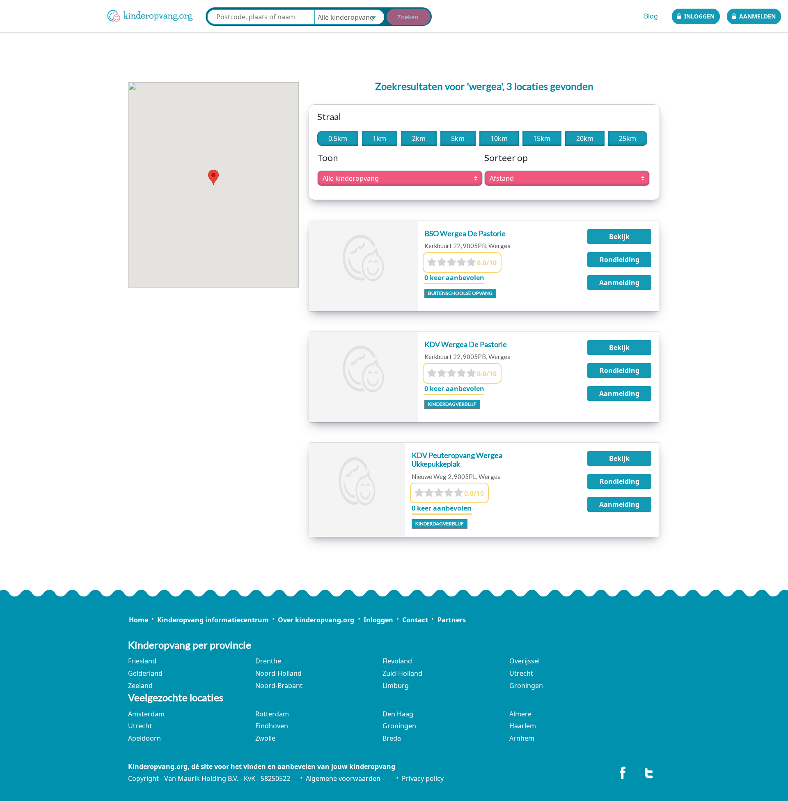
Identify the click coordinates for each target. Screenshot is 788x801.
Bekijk (619, 236)
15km (541, 138)
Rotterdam (272, 713)
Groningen (526, 685)
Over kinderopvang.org (316, 619)
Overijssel (524, 660)
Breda (392, 738)
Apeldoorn (144, 738)
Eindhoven (271, 725)
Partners (451, 619)
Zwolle (265, 738)
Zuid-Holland (402, 673)
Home (138, 619)
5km (458, 138)
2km (419, 138)
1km (379, 138)
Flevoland (397, 660)
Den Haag (398, 713)
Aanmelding (619, 282)
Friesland (142, 660)
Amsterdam (146, 713)
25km (627, 138)
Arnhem (521, 738)
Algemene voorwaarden (343, 778)
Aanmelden (757, 16)
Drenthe (268, 660)
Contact (415, 619)
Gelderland (145, 673)
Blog (651, 16)
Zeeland (140, 685)
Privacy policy (422, 778)
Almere (520, 713)
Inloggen (699, 16)
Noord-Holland (278, 673)
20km (584, 138)
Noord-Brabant (278, 685)
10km (499, 138)
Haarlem (522, 725)
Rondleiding (619, 259)
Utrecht (521, 673)
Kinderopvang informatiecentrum (213, 619)
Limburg (396, 685)
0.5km (337, 138)
